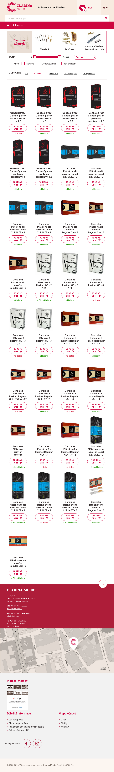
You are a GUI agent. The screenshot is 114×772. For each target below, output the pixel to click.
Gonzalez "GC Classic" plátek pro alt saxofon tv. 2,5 (18, 117)
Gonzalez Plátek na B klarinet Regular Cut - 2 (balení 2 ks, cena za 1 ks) (18, 397)
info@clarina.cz (13, 616)
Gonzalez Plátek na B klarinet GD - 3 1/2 (18, 339)
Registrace (46, 7)
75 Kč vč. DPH (70, 239)
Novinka (30, 63)
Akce (16, 63)
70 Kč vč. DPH (17, 127)
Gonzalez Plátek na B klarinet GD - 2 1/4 (70, 283)
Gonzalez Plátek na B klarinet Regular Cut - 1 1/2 (70, 339)
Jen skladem (70, 63)
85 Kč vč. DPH (96, 294)
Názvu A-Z (39, 74)
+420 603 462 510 (13, 613)
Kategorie (18, 25)
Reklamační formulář (19, 730)
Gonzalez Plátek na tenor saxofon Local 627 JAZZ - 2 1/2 (17, 507)
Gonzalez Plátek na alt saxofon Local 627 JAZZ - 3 (18, 228)
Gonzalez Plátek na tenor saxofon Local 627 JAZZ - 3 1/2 (70, 507)
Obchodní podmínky (18, 723)
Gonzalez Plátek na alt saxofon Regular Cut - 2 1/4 (70, 230)
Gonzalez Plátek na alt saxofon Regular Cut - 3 (96, 228)
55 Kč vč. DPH (70, 350)
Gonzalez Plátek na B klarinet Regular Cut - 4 (96, 395)
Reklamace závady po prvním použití (26, 726)
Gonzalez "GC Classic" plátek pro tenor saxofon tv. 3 (18, 172)
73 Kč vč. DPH (17, 239)
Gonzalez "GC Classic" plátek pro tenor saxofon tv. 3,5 (44, 172)
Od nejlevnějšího (70, 74)
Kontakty (65, 726)
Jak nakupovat (16, 719)
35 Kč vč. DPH (44, 405)
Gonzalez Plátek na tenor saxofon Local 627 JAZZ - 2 (96, 450)
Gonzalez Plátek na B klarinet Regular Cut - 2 (96, 339)
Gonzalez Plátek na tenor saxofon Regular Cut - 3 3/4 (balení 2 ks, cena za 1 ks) (18, 564)
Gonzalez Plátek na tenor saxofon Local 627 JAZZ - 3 (44, 506)
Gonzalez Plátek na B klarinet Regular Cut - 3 (70, 395)
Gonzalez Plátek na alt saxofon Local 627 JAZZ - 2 (70, 172)
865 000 (66, 57)
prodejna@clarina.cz (14, 609)
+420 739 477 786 (13, 606)
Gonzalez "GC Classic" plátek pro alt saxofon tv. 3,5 (70, 117)
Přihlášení (60, 7)
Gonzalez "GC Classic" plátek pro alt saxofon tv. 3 (44, 117)
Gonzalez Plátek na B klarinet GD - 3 (96, 282)
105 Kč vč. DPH (96, 127)
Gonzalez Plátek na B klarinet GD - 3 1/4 (44, 339)
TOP (26, 74)
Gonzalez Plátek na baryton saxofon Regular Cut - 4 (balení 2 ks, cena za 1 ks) (18, 454)
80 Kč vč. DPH (44, 294)
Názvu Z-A (53, 74)
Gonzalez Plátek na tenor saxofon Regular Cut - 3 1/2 (96, 507)
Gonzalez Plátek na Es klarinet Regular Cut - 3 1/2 (70, 450)
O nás (63, 719)
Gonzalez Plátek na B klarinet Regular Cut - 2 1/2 (44, 395)
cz (104, 7)
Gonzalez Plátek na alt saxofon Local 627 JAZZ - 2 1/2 (96, 174)
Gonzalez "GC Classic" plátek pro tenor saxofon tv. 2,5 (96, 117)
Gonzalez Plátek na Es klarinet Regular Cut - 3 (44, 450)
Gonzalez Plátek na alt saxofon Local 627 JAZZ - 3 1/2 (44, 230)
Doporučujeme (49, 63)
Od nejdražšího (89, 74)
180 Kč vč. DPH (18, 461)
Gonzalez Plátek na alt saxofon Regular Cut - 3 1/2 (18, 285)
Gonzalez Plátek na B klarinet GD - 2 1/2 (44, 283)
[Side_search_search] (106, 18)
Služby (64, 723)
